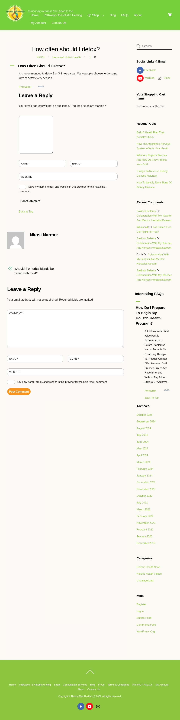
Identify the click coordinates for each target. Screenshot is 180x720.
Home (34, 15)
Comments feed (146, 624)
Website (26, 177)
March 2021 (143, 509)
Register (141, 604)
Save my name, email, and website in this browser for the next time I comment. (62, 381)
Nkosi (40, 57)
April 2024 (142, 455)
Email (77, 163)
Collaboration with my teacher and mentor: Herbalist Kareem (153, 259)
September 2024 (146, 421)
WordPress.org (146, 631)
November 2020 (146, 522)
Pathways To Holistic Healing (63, 15)
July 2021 (142, 502)
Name (25, 163)
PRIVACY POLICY (142, 684)
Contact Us (59, 23)
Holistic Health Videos (149, 573)
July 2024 (142, 434)
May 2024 (142, 448)
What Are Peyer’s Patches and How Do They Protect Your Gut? (152, 160)
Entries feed (144, 617)
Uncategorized (145, 580)
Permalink (25, 86)
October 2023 (144, 495)
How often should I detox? (65, 49)
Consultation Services (75, 684)
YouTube (149, 77)
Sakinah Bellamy (146, 211)
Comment (28, 119)
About (138, 15)
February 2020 (145, 529)
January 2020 (144, 536)
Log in (140, 611)
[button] (65, 66)
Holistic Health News (148, 566)
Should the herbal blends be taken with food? (34, 271)
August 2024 (144, 428)
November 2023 (146, 489)
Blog (113, 15)
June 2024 (143, 441)
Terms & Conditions (118, 684)
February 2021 (145, 516)
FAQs (124, 15)
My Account (38, 23)
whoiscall (142, 226)
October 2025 (144, 414)
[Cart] (169, 14)
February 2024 (145, 468)
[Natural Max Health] (15, 21)
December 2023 (146, 482)
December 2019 (146, 542)
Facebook (150, 69)
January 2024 (144, 475)
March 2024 (143, 462)
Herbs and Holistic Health (67, 57)
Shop (95, 15)
